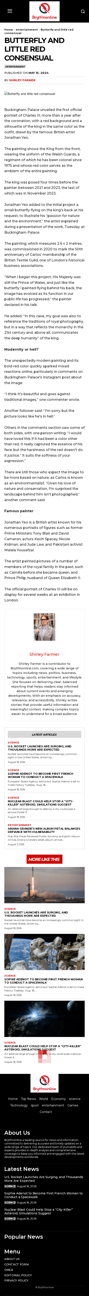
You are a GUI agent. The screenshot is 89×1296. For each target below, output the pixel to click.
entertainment (27, 29)
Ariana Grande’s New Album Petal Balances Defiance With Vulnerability (44, 830)
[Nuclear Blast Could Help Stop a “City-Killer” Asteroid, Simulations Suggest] (44, 1019)
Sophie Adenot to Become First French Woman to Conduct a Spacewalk (40, 775)
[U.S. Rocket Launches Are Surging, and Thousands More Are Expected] (44, 885)
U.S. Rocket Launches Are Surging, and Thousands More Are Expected (40, 748)
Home (8, 29)
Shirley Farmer (22, 80)
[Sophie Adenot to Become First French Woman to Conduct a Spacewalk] (44, 952)
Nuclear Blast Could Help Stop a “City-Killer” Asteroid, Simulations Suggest (40, 802)
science (13, 742)
